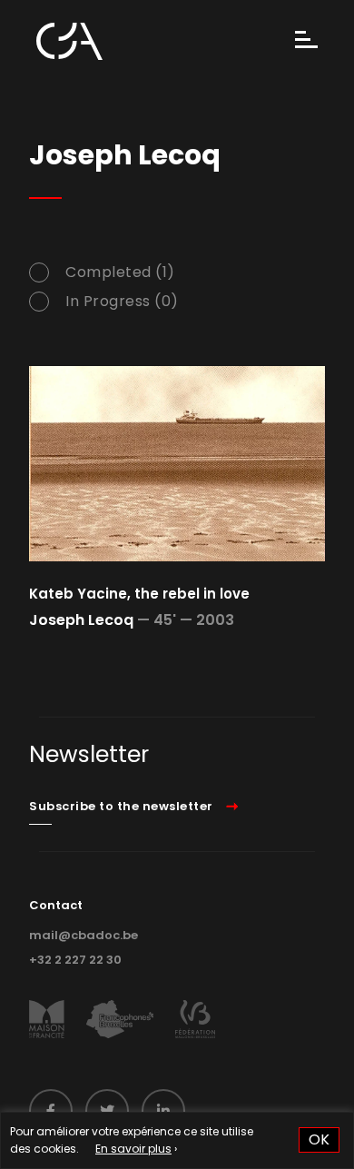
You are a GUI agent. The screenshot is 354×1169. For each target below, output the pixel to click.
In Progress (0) (122, 302)
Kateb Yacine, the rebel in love (139, 593)
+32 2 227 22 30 (75, 959)
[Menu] (306, 41)
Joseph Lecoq (81, 619)
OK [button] (319, 1139)
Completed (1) (120, 272)
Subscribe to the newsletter (121, 806)
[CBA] (69, 41)
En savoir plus (133, 1148)
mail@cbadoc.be (83, 935)
